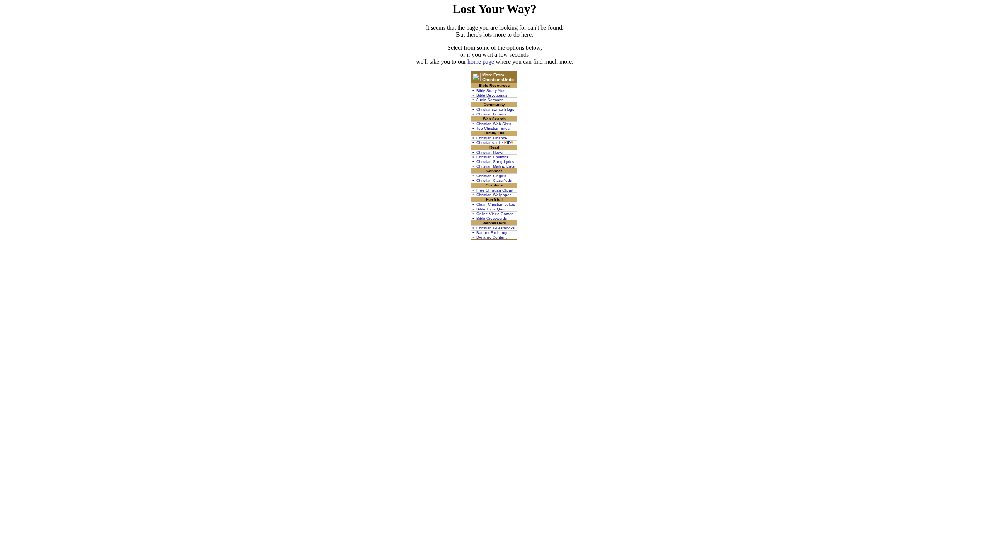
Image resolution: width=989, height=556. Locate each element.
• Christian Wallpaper (491, 195)
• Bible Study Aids (488, 90)
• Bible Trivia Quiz (488, 209)
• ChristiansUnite (492, 143)
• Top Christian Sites (491, 128)
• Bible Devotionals (489, 95)
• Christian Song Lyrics (493, 161)
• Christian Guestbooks (493, 228)
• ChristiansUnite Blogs (493, 109)
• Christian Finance (489, 138)
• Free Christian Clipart (492, 190)
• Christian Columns (490, 157)
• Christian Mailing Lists (493, 166)
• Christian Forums (489, 114)
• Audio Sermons (487, 100)
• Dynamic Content (489, 237)
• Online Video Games (492, 214)
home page (480, 61)
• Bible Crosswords (489, 218)
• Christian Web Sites (491, 124)
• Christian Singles (489, 176)
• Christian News (487, 152)
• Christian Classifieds (492, 180)
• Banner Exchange (490, 233)
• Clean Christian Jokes (493, 204)
